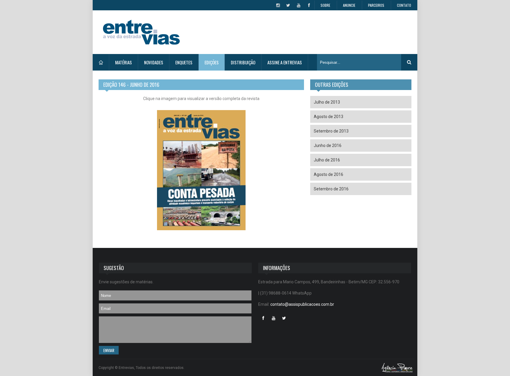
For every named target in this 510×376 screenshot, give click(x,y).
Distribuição (243, 62)
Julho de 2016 (327, 160)
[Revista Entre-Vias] (141, 32)
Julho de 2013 (327, 102)
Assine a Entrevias (284, 62)
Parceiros (376, 5)
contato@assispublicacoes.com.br (302, 304)
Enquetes (183, 62)
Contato (404, 5)
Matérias (123, 62)
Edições (212, 62)
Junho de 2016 (327, 145)
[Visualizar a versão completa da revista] (201, 173)
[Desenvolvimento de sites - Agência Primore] (397, 367)
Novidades (153, 62)
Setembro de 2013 (331, 131)
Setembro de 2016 (331, 189)
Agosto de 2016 (328, 174)
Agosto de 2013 (328, 116)
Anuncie (349, 5)
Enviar (108, 350)
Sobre (325, 5)
